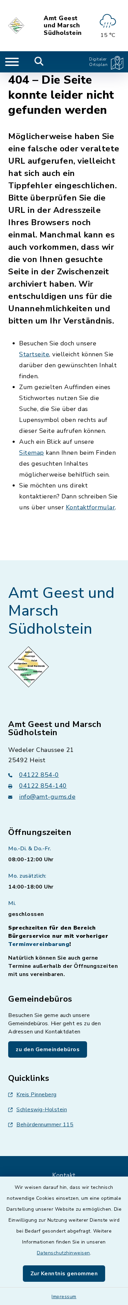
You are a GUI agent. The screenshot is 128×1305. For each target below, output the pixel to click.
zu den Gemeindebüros (48, 1049)
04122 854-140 (43, 786)
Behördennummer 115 (44, 1124)
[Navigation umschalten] (12, 62)
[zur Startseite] (16, 25)
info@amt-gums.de (47, 797)
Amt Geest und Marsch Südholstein (63, 26)
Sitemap (31, 453)
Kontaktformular (90, 507)
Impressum (64, 1296)
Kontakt (64, 1175)
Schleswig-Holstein (41, 1109)
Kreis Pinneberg (36, 1094)
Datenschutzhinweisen (63, 1253)
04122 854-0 (39, 775)
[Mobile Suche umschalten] (39, 61)
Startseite (34, 354)
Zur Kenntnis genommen (64, 1273)
